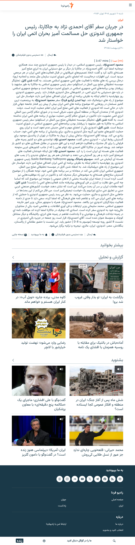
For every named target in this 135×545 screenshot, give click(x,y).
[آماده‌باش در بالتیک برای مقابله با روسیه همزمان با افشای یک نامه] (96, 323)
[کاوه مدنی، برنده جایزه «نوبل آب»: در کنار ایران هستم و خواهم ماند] (39, 278)
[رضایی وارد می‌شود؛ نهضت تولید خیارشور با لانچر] (39, 323)
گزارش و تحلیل (111, 257)
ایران (121, 506)
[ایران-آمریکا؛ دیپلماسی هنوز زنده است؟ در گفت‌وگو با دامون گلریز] (39, 431)
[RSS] (112, 479)
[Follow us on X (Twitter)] (90, 479)
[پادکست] (44, 541)
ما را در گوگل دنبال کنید (79, 541)
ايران (120, 20)
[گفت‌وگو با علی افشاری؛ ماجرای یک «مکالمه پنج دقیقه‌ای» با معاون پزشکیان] (39, 381)
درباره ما (119, 524)
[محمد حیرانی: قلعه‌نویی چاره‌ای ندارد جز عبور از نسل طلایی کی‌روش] (96, 431)
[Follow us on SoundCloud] (75, 479)
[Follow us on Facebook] (105, 479)
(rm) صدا (117, 61)
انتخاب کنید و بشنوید (113, 530)
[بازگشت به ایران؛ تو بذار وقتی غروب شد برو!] (96, 278)
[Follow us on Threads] (59, 479)
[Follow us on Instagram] (67, 479)
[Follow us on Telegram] (97, 479)
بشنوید (117, 360)
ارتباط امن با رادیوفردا (56, 524)
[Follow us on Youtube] (82, 479)
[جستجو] (114, 541)
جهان (63, 500)
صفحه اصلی (117, 500)
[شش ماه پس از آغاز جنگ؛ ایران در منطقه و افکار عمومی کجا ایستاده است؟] (96, 381)
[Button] (51, 55)
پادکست (62, 506)
